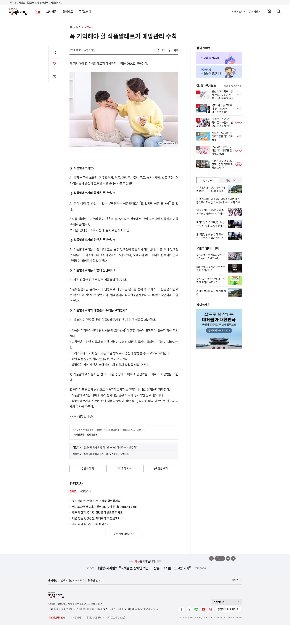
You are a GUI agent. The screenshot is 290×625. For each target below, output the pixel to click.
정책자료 (68, 12)
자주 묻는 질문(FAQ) (115, 617)
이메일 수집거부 (93, 617)
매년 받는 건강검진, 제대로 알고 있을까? (95, 518)
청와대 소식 (237, 11)
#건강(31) (85, 491)
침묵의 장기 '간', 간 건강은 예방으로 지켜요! (98, 512)
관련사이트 (219, 602)
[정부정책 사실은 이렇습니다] (219, 71)
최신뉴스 (230, 180)
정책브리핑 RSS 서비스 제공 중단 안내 (80, 580)
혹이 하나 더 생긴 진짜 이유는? (90, 524)
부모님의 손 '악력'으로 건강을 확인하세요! (96, 501)
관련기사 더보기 (122, 534)
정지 (228, 558)
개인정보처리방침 (56, 617)
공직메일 (253, 11)
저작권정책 (79, 434)
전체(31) (74, 491)
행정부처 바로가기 (227, 609)
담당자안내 (92, 434)
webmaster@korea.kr (146, 609)
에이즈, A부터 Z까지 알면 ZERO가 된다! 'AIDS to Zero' (104, 507)
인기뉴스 (207, 180)
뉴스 (37, 12)
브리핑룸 (51, 12)
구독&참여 (85, 12)
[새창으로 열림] (169, 50)
